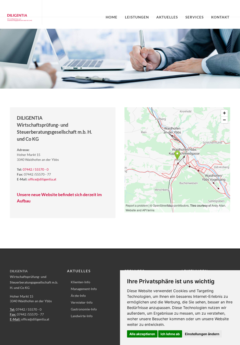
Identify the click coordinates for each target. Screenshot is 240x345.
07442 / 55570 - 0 (36, 169)
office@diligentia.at (42, 179)
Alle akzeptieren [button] (142, 334)
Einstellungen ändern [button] (202, 334)
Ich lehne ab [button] (170, 334)
